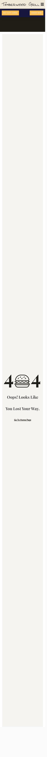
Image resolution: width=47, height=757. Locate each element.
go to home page (22, 420)
